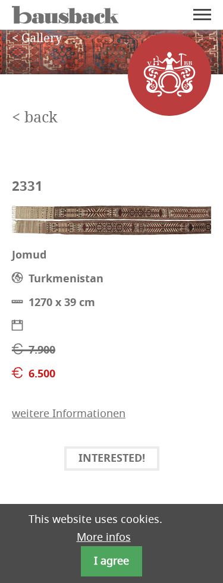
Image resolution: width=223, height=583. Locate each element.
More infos (104, 537)
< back (35, 118)
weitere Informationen (68, 413)
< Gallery (37, 39)
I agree (111, 561)
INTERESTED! (111, 459)
